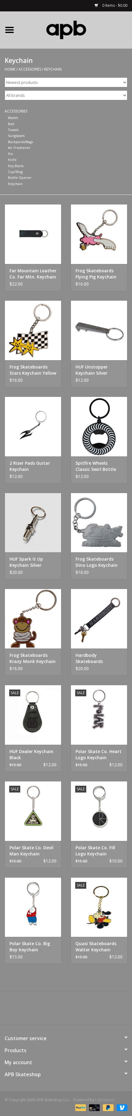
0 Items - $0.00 (114, 5)
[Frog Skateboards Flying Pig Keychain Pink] (99, 234)
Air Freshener (19, 147)
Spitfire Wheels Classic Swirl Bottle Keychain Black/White (99, 466)
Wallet (13, 117)
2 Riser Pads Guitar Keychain (30, 466)
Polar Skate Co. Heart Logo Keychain (99, 754)
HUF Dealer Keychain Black (31, 754)
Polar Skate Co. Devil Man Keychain (31, 851)
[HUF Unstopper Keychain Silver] (99, 330)
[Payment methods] (80, 1107)
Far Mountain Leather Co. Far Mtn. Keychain (33, 274)
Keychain (53, 69)
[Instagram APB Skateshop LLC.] (77, 1010)
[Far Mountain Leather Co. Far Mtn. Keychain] (33, 234)
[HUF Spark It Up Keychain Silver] (33, 523)
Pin (10, 153)
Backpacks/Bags (20, 141)
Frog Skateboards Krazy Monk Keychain (33, 658)
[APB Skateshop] (75, 29)
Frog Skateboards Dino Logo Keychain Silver (97, 562)
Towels (13, 129)
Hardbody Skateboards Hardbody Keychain (96, 658)
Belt (11, 123)
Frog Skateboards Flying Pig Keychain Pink (96, 274)
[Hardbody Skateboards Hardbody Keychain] (99, 619)
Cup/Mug (15, 171)
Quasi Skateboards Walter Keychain (96, 947)
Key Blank (16, 165)
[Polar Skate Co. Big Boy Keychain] (33, 907)
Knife (12, 159)
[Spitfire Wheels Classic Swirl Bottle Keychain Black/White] (99, 426)
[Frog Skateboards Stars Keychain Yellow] (33, 330)
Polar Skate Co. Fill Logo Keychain (95, 851)
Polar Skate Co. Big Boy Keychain (30, 947)
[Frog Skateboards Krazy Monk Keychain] (33, 619)
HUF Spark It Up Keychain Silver (26, 562)
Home (10, 69)
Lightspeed (105, 1099)
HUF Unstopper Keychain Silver (92, 370)
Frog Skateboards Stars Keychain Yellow (33, 370)
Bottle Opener (20, 177)
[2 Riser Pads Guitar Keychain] (33, 426)
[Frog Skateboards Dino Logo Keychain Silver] (99, 523)
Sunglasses (16, 135)
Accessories (29, 69)
